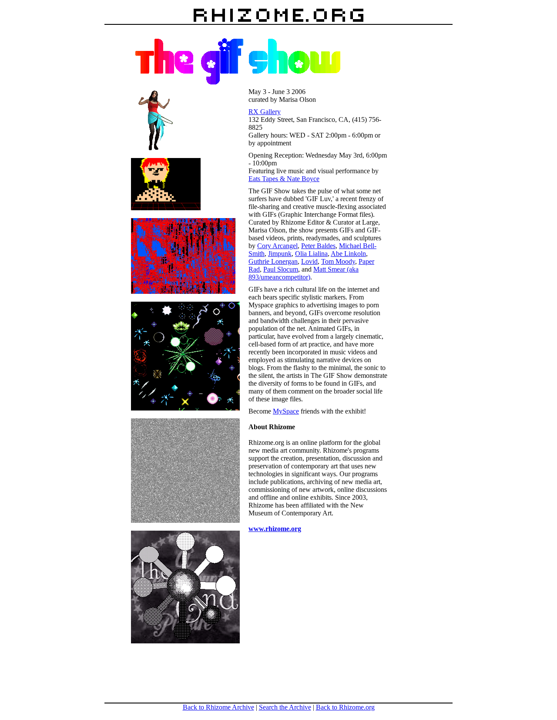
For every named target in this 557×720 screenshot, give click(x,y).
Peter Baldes (318, 245)
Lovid (309, 261)
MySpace (286, 411)
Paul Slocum (280, 269)
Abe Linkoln (348, 253)
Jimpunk (280, 253)
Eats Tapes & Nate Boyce (283, 178)
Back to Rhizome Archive (218, 707)
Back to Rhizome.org (345, 707)
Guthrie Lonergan (273, 261)
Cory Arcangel (277, 245)
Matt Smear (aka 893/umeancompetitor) (303, 273)
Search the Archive (285, 707)
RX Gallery (264, 111)
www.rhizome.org (274, 528)
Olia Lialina (311, 253)
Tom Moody (338, 261)
